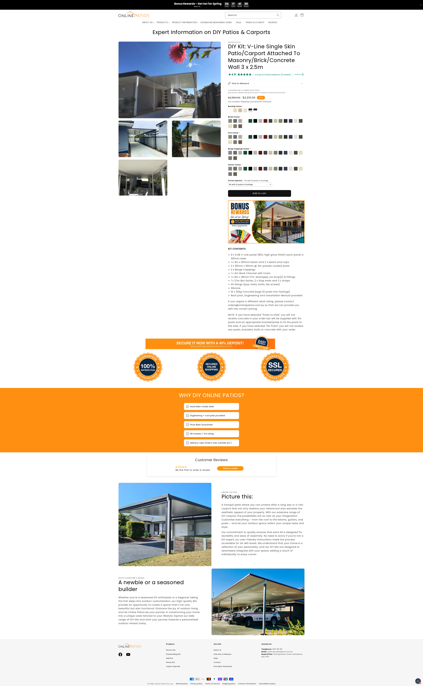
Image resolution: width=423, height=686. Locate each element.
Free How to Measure (222, 654)
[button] (148, 22)
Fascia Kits (170, 662)
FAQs (216, 658)
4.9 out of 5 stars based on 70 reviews (273, 74)
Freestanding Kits (173, 654)
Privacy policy (196, 684)
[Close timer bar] (421, 5)
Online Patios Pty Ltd (164, 684)
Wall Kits (169, 658)
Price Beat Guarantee (223, 666)
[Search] (278, 15)
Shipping (245, 101)
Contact (217, 662)
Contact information (247, 684)
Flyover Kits (171, 650)
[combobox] (253, 15)
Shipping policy (228, 684)
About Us (217, 650)
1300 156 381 (277, 649)
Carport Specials (173, 666)
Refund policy (182, 684)
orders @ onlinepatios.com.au (280, 652)
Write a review (230, 468)
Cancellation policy (267, 684)
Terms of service (212, 684)
